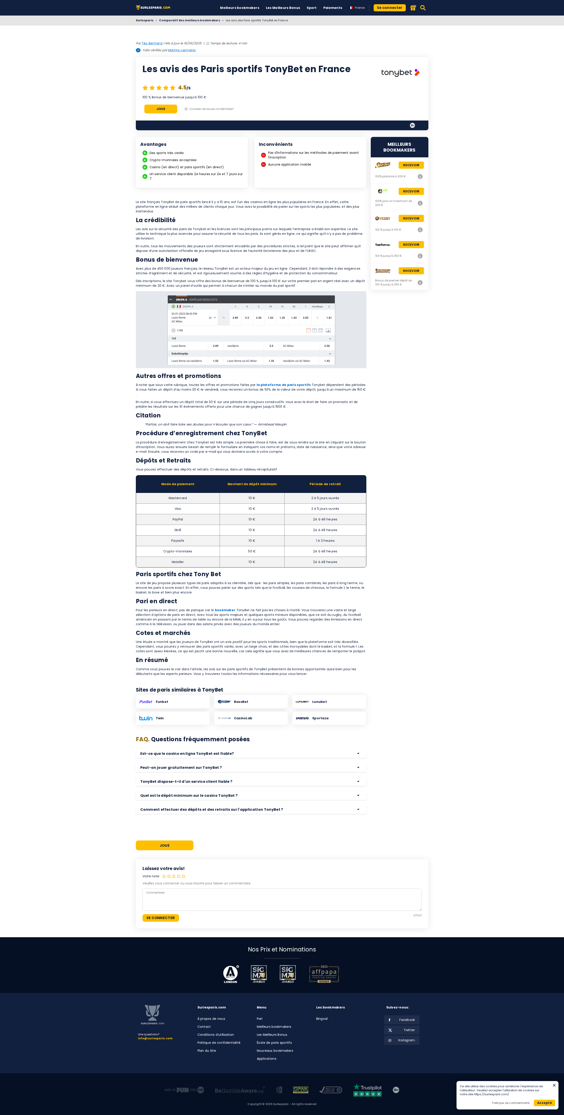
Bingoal (322, 1018)
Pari (260, 1018)
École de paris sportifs (274, 1042)
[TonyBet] (401, 73)
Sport (311, 8)
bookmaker (225, 610)
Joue (160, 109)
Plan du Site (206, 1050)
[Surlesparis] (154, 7)
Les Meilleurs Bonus (283, 8)
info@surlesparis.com (155, 1038)
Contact (204, 1026)
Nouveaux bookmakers (275, 1050)
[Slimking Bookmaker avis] (420, 203)
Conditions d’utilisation (215, 1034)
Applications (266, 1058)
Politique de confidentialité (219, 1042)
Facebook (407, 1020)
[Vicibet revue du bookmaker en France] (420, 229)
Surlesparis (145, 20)
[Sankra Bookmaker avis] (420, 176)
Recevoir (411, 165)
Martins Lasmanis (182, 50)
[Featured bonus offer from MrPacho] (413, 8)
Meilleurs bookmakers (239, 8)
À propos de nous (211, 1018)
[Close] (554, 1085)
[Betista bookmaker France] (420, 282)
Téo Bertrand (152, 43)
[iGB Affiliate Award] (231, 974)
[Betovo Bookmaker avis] (420, 255)
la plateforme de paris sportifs (284, 385)
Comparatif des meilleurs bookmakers (189, 20)
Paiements (332, 8)
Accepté (544, 1103)
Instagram (406, 1040)
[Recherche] (423, 7)
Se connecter (389, 7)
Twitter (409, 1030)
